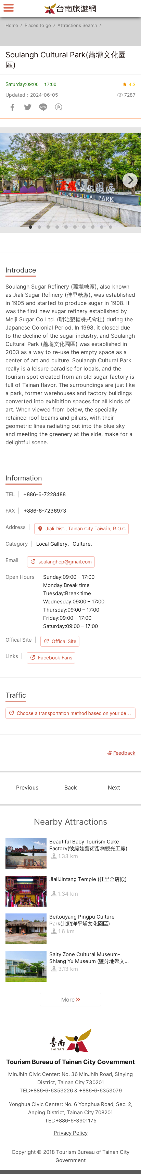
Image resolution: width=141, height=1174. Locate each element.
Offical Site (64, 641)
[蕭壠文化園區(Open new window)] (70, 180)
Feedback (58, 107)
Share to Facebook (12, 107)
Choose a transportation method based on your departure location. (76, 713)
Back (70, 787)
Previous (27, 787)
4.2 (132, 84)
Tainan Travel (70, 8)
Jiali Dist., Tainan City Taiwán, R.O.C (86, 528)
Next (114, 787)
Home (11, 25)
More (68, 999)
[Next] (130, 180)
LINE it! (43, 107)
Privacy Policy (71, 1133)
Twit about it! (28, 107)
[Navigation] (8, 7)
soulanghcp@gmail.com (65, 561)
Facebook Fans (55, 657)
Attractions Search (77, 25)
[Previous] (10, 180)
